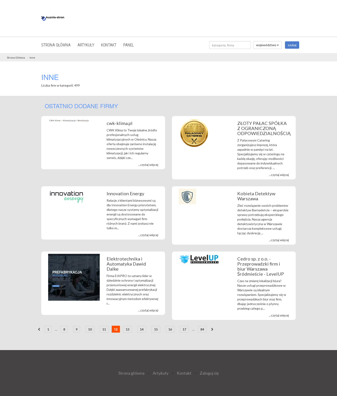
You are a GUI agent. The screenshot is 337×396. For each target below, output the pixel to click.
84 (202, 329)
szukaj (292, 45)
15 (156, 329)
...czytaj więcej (148, 165)
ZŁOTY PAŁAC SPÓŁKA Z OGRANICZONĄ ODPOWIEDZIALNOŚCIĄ (264, 128)
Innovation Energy (126, 193)
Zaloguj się (209, 372)
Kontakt (108, 44)
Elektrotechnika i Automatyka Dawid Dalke (126, 264)
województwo (266, 45)
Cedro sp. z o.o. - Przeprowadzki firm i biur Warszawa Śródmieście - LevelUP (260, 266)
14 (142, 329)
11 (104, 329)
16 (170, 329)
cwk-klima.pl (120, 123)
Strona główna (56, 44)
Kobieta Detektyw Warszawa (256, 196)
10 (90, 329)
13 (127, 329)
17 (184, 329)
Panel (128, 44)
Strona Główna (16, 57)
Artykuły (85, 44)
